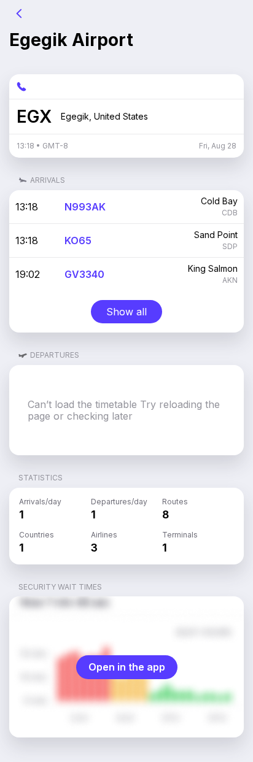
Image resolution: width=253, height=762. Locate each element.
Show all (126, 312)
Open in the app (126, 667)
